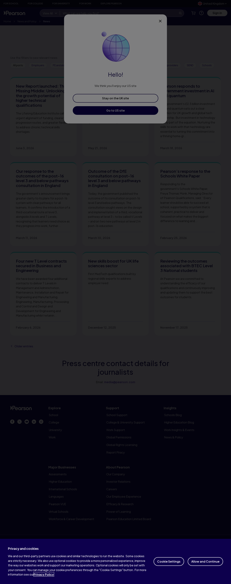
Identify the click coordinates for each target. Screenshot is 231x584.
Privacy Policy (44, 574)
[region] (115, 561)
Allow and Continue (205, 561)
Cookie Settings (168, 561)
